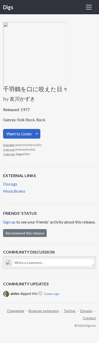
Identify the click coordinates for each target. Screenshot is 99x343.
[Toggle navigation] (89, 7)
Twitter (69, 311)
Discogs (10, 183)
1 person (9, 149)
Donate (86, 311)
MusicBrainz (14, 191)
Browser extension (44, 311)
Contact (89, 318)
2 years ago (51, 294)
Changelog (15, 311)
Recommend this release (24, 233)
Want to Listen (18, 133)
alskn (14, 293)
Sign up (9, 221)
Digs (8, 7)
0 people (8, 145)
